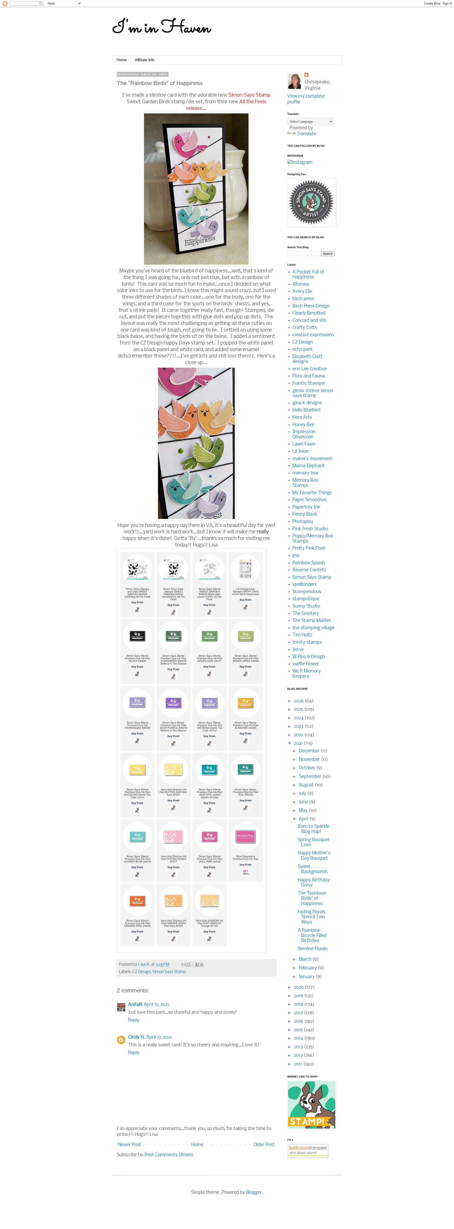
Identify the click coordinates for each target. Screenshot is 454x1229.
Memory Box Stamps (305, 483)
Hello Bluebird (306, 410)
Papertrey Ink (306, 507)
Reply (133, 1020)
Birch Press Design (311, 306)
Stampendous (306, 592)
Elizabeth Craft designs (307, 359)
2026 (299, 701)
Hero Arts (302, 417)
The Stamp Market (311, 620)
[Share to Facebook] (197, 964)
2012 (299, 1055)
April (304, 819)
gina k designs (307, 403)
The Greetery (305, 613)
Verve (298, 649)
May (304, 810)
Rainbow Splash (308, 563)
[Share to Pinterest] (201, 964)
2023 (299, 726)
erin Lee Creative (309, 369)
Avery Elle (302, 291)
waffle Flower (305, 664)
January (307, 977)
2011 (298, 1064)
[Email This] (183, 964)
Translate (306, 134)
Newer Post (129, 1145)
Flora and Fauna (308, 376)
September (311, 776)
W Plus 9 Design (308, 657)
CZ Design (141, 972)
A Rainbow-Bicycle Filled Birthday (312, 935)
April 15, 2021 (156, 1004)
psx (296, 555)
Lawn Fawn (303, 444)
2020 (299, 987)
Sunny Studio (306, 606)
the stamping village (313, 628)
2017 (299, 1013)
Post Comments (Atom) (169, 1155)
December (310, 751)
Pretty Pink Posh (309, 548)
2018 (299, 1004)
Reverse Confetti (309, 570)
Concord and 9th (309, 320)
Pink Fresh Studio (310, 529)
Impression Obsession (303, 435)
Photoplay (302, 521)
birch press (303, 299)
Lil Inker (300, 451)
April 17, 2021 (159, 1037)
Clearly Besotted (308, 313)
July (303, 793)
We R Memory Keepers (306, 674)
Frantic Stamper (308, 383)
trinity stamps (307, 642)
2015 (299, 1030)
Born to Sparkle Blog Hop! (313, 829)
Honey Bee (303, 425)
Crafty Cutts (304, 327)
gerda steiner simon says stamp (312, 393)
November (310, 759)
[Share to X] (192, 964)
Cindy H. (136, 1037)
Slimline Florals (312, 949)
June (304, 802)
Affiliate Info (144, 60)
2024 (299, 718)
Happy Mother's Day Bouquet (314, 856)
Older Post (264, 1145)
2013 (299, 1047)
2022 (299, 735)
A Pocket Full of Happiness (308, 275)
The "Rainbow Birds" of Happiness (312, 898)
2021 (299, 743)
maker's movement (312, 459)
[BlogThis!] (188, 964)
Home (122, 60)
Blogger (254, 1192)
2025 (299, 709)
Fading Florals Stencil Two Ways (311, 917)
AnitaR (135, 1004)
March (306, 959)
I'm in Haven (161, 28)
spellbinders (304, 584)
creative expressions (313, 335)
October (307, 768)
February (308, 968)
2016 (299, 1021)
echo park (302, 349)
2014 (299, 1038)
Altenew (300, 284)
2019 (299, 996)
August (307, 785)
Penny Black (304, 514)
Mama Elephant (308, 466)
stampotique (305, 599)
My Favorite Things (312, 493)
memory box (305, 473)
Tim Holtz (302, 635)
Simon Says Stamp (169, 972)
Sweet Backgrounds (313, 869)
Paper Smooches (309, 500)
